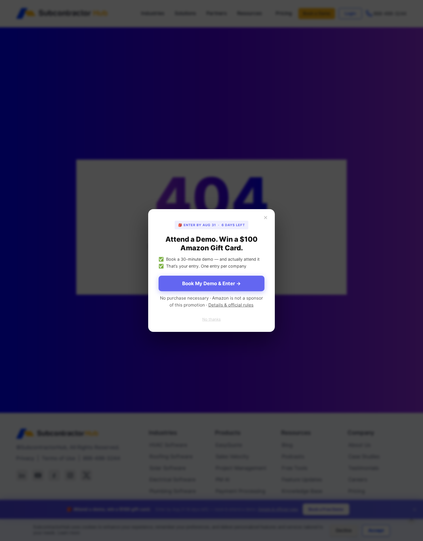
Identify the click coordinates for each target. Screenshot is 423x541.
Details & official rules (231, 305)
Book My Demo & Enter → (211, 283)
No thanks (211, 319)
